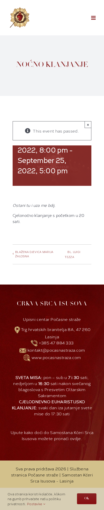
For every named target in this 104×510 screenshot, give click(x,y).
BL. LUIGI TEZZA (72, 254)
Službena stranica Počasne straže (49, 471)
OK (86, 498)
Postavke (35, 503)
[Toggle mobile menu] (93, 17)
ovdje (75, 438)
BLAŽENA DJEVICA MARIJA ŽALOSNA (34, 254)
